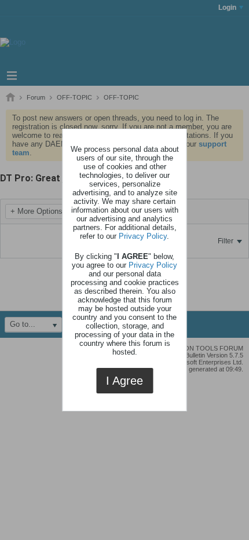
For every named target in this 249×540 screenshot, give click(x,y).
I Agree (124, 380)
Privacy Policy (143, 236)
